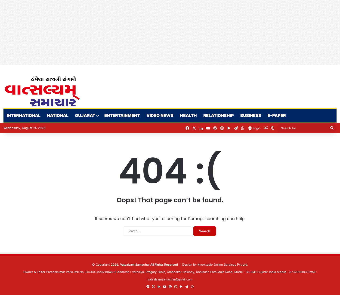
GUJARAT (85, 115)
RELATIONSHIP (218, 115)
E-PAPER (277, 115)
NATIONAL (57, 115)
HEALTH (188, 115)
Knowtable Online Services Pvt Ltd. (223, 264)
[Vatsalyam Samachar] (42, 91)
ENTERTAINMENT (122, 115)
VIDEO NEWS (159, 115)
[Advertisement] (139, 32)
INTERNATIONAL (23, 115)
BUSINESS (250, 115)
